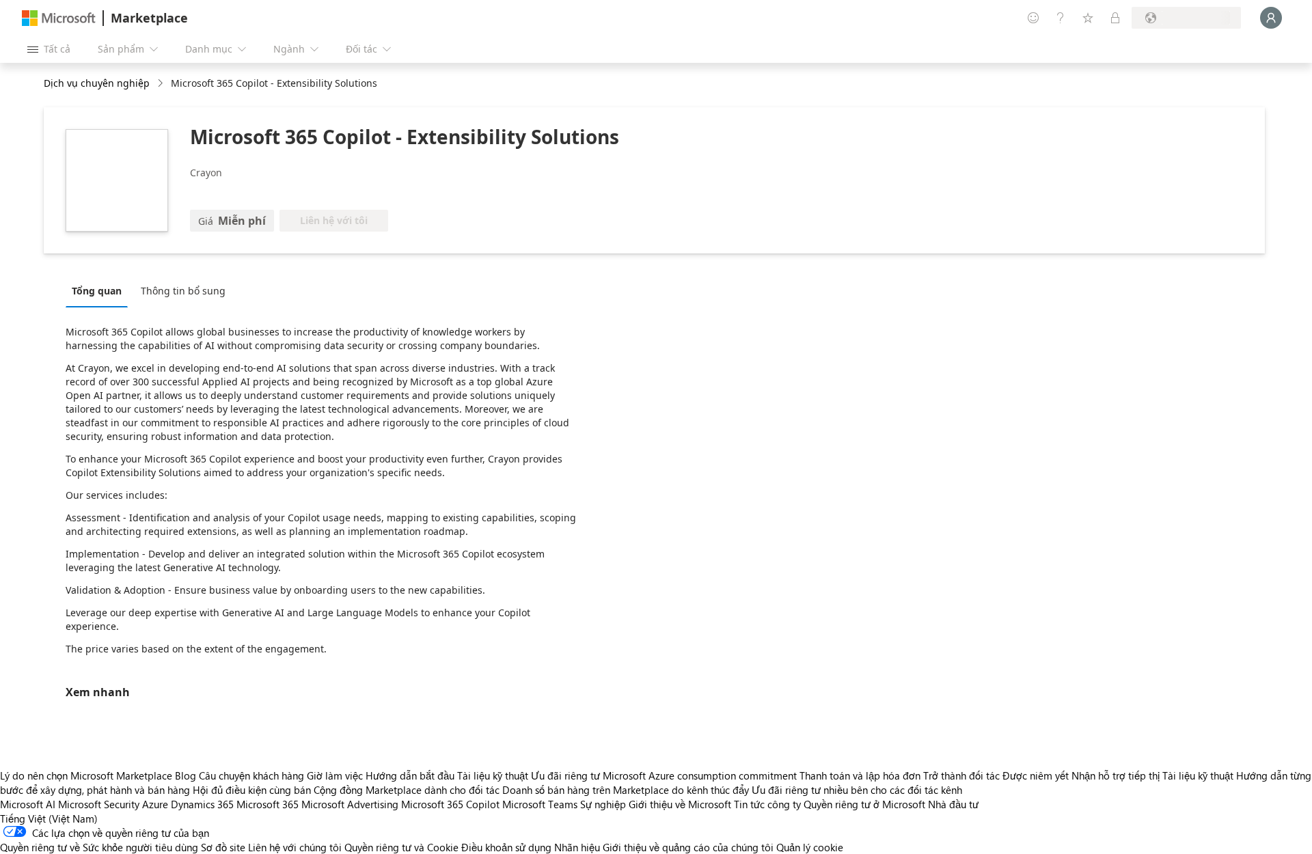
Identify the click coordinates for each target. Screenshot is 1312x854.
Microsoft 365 (267, 804)
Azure (155, 804)
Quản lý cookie (809, 847)
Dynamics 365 (202, 804)
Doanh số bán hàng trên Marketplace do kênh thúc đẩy (625, 790)
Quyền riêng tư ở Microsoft (864, 804)
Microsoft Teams (539, 804)
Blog (185, 775)
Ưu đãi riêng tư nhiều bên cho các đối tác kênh (857, 790)
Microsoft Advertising (349, 804)
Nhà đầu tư (953, 804)
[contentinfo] (161, 84)
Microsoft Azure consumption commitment (701, 775)
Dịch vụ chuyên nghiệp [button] (97, 83)
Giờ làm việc (335, 775)
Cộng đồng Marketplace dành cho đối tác (407, 790)
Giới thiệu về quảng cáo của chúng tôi (688, 847)
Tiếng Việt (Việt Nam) (49, 818)
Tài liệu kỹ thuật (492, 775)
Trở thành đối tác (961, 775)
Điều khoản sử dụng (506, 847)
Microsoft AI (27, 804)
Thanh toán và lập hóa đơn (860, 775)
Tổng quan (97, 290)
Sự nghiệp (603, 804)
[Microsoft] (59, 18)
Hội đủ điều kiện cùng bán (252, 790)
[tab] (100, 290)
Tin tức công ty (767, 804)
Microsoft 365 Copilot (450, 804)
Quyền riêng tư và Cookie (401, 847)
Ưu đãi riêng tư (565, 775)
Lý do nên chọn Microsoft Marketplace (86, 775)
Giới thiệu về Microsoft (680, 804)
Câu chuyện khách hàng (251, 775)
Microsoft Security (98, 804)
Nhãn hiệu (577, 847)
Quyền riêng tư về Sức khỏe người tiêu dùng (99, 847)
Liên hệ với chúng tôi (295, 847)
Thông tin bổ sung (183, 290)
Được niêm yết (1035, 775)
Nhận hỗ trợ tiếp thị (1115, 775)
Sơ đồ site (223, 847)
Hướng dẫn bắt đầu (410, 775)
